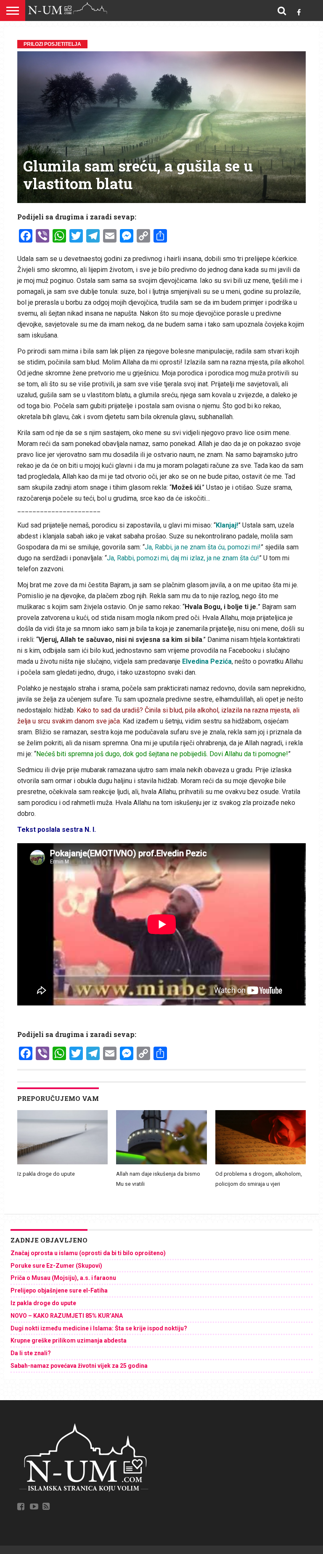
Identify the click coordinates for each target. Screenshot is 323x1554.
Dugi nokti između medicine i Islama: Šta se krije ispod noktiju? (99, 1328)
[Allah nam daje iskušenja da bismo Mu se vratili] (161, 1162)
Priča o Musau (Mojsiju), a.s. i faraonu (63, 1277)
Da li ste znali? (31, 1353)
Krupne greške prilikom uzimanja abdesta (69, 1340)
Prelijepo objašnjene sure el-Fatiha (59, 1290)
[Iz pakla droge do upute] (62, 1162)
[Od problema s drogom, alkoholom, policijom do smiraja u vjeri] (260, 1162)
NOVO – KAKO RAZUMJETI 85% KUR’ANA (67, 1315)
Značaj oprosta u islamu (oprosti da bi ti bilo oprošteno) (88, 1253)
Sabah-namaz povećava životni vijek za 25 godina (79, 1365)
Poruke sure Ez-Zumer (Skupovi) (56, 1265)
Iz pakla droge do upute (46, 1174)
